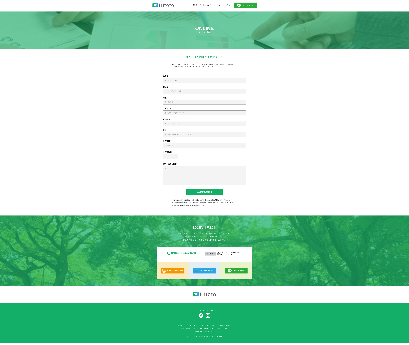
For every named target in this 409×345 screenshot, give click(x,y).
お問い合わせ (185, 328)
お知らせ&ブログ (224, 325)
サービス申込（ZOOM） (219, 328)
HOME (194, 5)
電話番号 (166, 119)
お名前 (165, 76)
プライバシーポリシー (200, 328)
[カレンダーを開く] (243, 145)
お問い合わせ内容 (170, 164)
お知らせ (227, 5)
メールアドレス (169, 108)
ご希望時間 (167, 152)
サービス (217, 5)
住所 (164, 130)
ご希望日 (167, 141)
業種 (164, 98)
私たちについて (205, 5)
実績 (213, 325)
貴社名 (165, 87)
